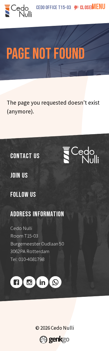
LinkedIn (42, 282)
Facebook (16, 282)
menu (98, 7)
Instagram (29, 282)
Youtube (55, 282)
